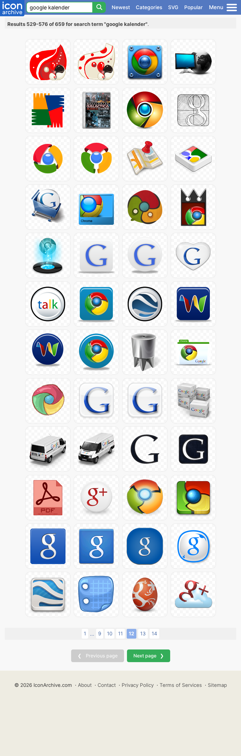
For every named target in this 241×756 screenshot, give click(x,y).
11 (120, 634)
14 (154, 634)
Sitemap (217, 685)
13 (143, 634)
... (92, 634)
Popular (193, 7)
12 (131, 634)
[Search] (99, 7)
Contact (107, 685)
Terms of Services (181, 685)
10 (109, 634)
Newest (121, 7)
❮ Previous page (98, 656)
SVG (173, 7)
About (85, 685)
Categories (149, 7)
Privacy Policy (138, 685)
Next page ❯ (148, 656)
